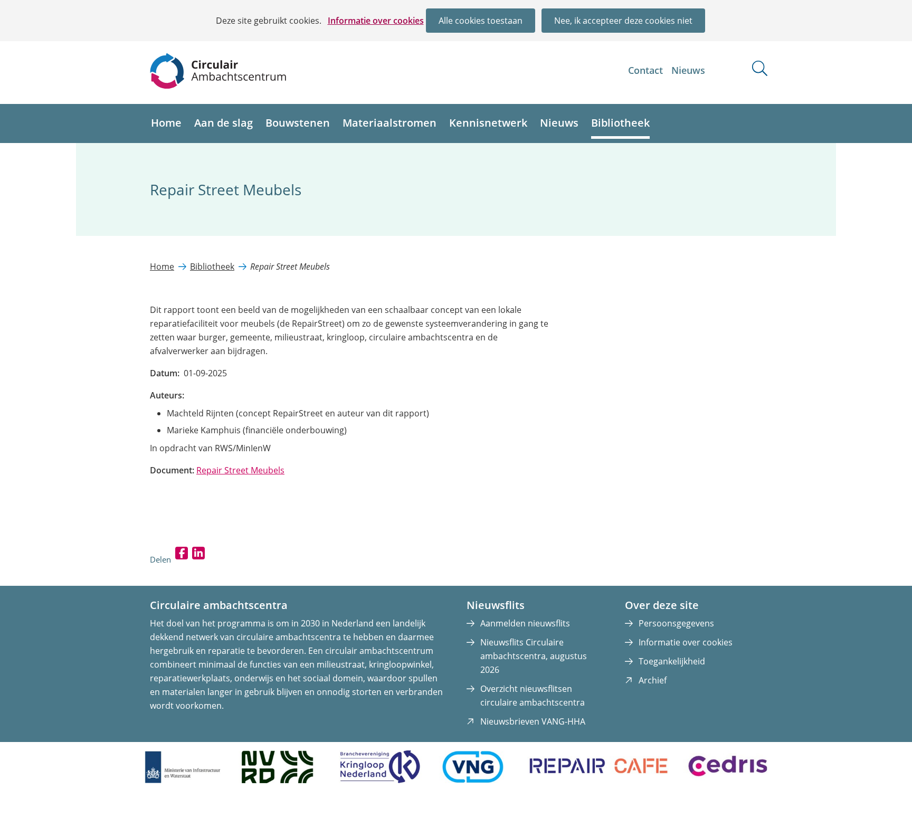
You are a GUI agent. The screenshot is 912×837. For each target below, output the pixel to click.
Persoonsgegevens (676, 623)
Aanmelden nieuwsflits (525, 623)
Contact (645, 70)
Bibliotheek (620, 123)
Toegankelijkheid (672, 661)
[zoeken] (759, 68)
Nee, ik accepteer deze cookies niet (623, 20)
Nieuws (688, 70)
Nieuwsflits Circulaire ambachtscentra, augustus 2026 (533, 656)
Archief (653, 680)
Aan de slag (223, 123)
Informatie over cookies (376, 20)
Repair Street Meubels (240, 470)
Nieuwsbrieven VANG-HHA (532, 721)
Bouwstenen (297, 123)
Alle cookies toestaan (480, 20)
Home (166, 123)
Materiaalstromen (389, 123)
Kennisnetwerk (488, 123)
